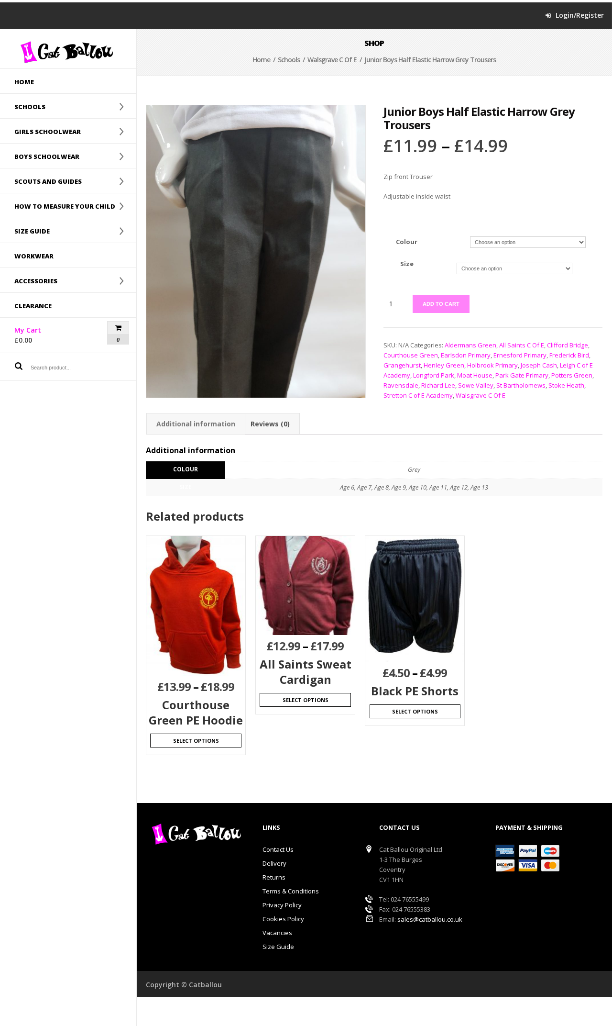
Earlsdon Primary (466, 355)
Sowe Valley (475, 385)
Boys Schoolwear (39, 156)
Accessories (28, 280)
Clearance (33, 305)
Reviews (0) (270, 423)
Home (24, 82)
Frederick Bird (569, 355)
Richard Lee (438, 385)
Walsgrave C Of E (332, 59)
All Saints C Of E (521, 345)
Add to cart (441, 304)
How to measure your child (57, 206)
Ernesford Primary (519, 355)
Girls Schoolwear (40, 131)
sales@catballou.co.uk (429, 919)
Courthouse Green (410, 355)
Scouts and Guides (41, 181)
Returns (273, 877)
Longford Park (433, 375)
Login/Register (580, 15)
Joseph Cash (539, 365)
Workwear (34, 256)
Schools (22, 106)
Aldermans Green (470, 345)
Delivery (274, 863)
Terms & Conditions (290, 891)
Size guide (25, 230)
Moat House (474, 375)
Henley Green (444, 365)
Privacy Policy (282, 905)
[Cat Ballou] (68, 51)
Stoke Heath (566, 385)
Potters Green (571, 375)
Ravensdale (400, 385)
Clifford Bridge (567, 345)
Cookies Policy (283, 918)
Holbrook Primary (492, 365)
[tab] (195, 424)
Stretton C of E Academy (418, 395)
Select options (196, 740)
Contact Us (278, 849)
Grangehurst (402, 365)
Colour (406, 241)
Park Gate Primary (521, 375)
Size (407, 263)
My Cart (44, 335)
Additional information (195, 423)
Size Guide (278, 946)
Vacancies (277, 932)
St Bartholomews (521, 385)
